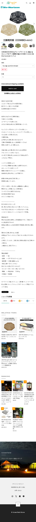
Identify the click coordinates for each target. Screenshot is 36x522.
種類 (2, 63)
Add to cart (12, 88)
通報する (12, 292)
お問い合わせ (18, 490)
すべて (5, 300)
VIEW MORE (9, 465)
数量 (2, 74)
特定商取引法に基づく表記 (18, 487)
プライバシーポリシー (18, 483)
